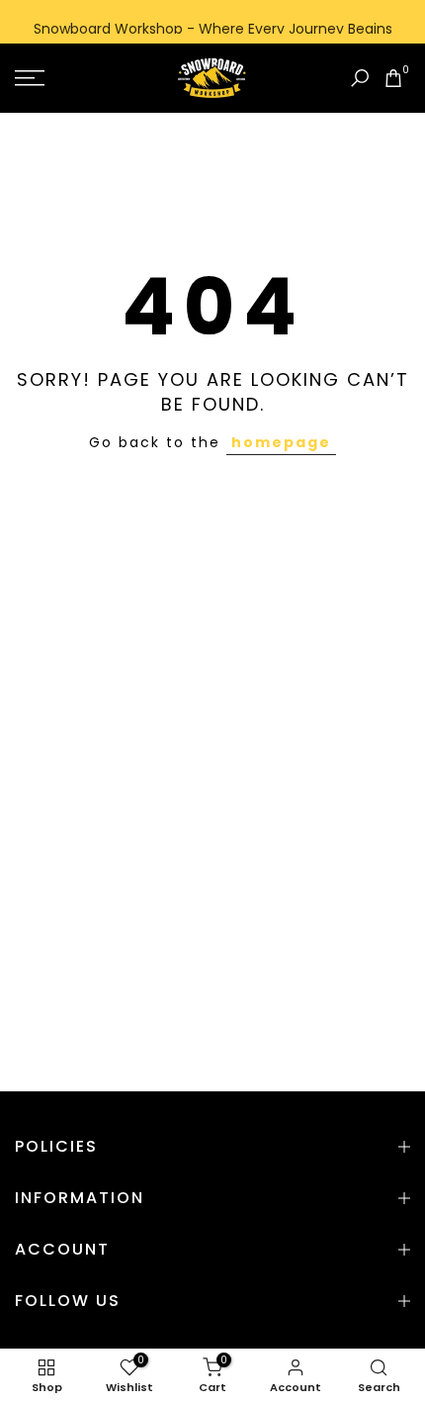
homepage (281, 442)
